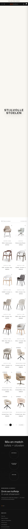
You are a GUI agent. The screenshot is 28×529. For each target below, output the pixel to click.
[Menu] (2, 4)
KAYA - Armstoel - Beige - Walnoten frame (11, 267)
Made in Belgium (4, 518)
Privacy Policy (4, 522)
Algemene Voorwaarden (6, 520)
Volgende (21, 424)
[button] (14, 454)
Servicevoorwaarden (5, 526)
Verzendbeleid (4, 524)
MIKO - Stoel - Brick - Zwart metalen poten (11, 341)
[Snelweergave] (12, 226)
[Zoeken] (4, 4)
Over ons (3, 516)
